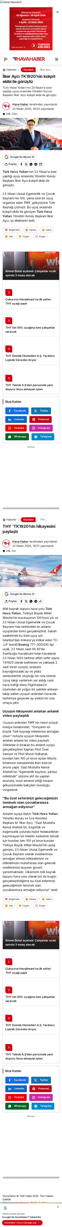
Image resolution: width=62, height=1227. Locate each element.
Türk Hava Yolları (15, 172)
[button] (56, 59)
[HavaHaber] (28, 59)
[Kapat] (57, 11)
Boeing (23, 644)
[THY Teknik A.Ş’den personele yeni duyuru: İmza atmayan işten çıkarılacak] (31, 379)
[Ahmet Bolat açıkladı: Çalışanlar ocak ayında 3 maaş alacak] (31, 266)
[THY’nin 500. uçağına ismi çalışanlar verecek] (31, 322)
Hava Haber (20, 104)
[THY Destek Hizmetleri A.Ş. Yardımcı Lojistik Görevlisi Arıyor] (31, 350)
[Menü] (6, 59)
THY (27, 202)
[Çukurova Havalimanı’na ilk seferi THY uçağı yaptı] (31, 294)
